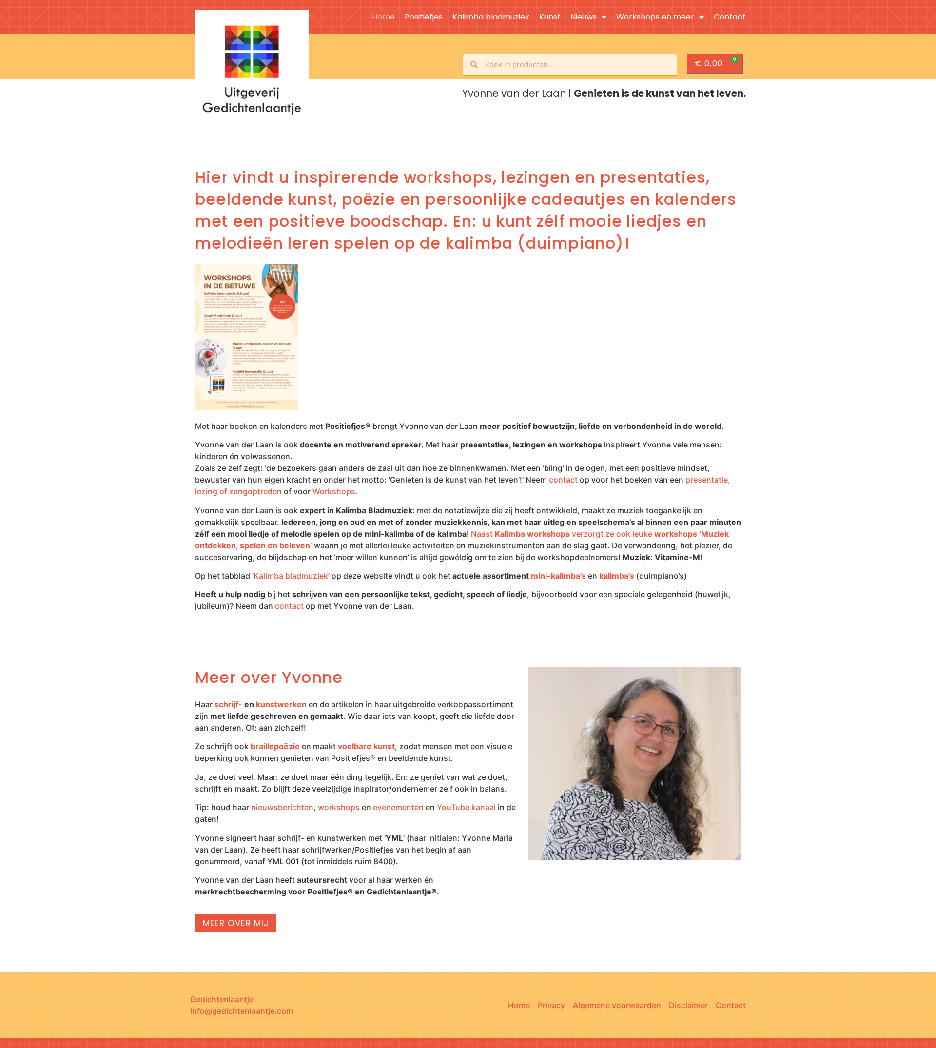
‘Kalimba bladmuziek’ (291, 576)
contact (563, 480)
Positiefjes (424, 17)
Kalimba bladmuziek (490, 17)
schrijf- (228, 704)
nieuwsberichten (282, 807)
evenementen (398, 807)
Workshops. (335, 491)
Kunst (550, 17)
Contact (730, 17)
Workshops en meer (655, 17)
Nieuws (583, 17)
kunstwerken (281, 704)
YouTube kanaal (466, 807)
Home (383, 17)
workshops (339, 807)
